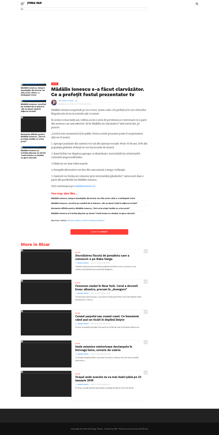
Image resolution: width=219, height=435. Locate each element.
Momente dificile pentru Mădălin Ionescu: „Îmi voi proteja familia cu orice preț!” (33, 138)
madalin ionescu (74, 220)
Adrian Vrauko (68, 101)
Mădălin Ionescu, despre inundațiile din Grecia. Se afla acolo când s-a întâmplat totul (33, 91)
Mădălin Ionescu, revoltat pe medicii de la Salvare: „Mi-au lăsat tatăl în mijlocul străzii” (33, 107)
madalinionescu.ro (84, 186)
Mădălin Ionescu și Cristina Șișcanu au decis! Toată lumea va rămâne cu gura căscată (33, 154)
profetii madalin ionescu (94, 220)
